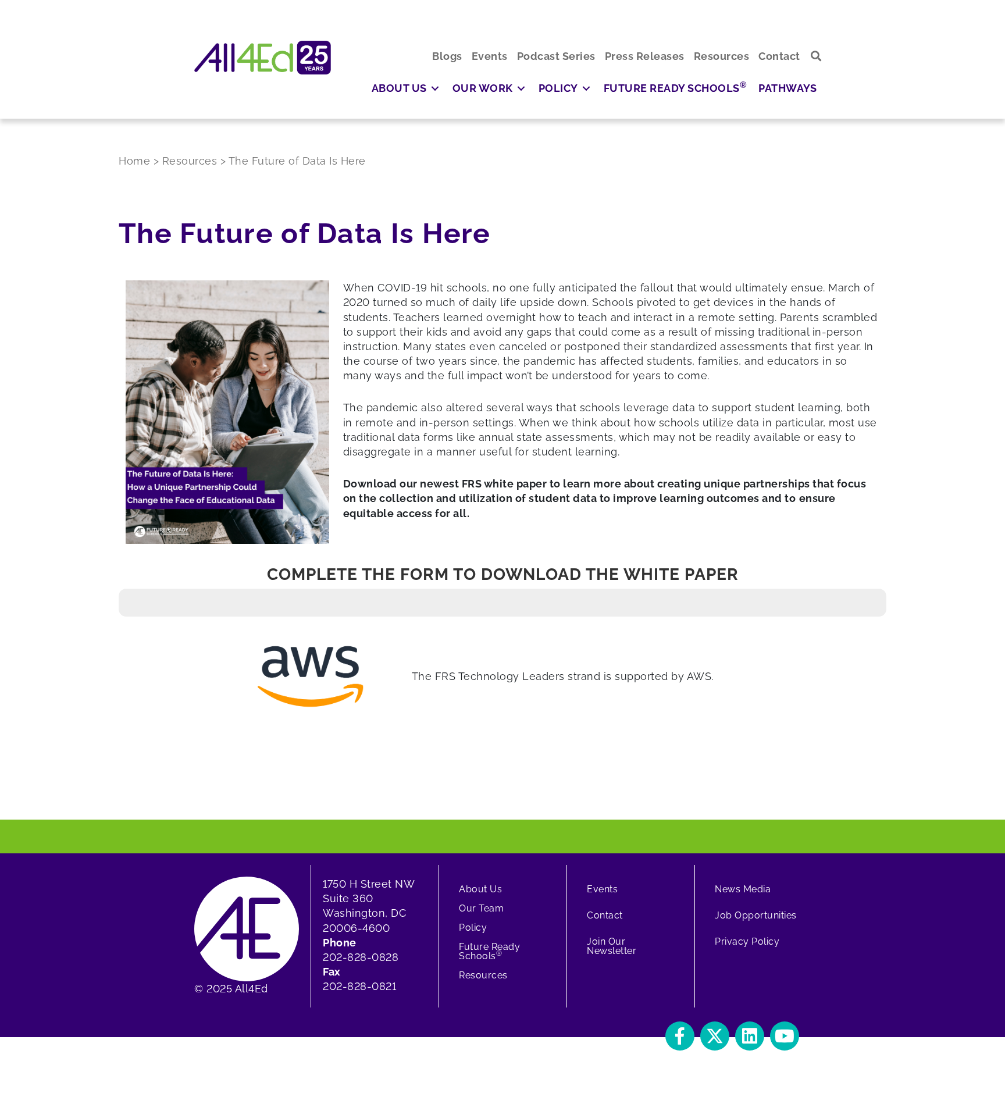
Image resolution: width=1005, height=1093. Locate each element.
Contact (605, 915)
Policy (473, 927)
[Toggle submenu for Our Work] (521, 88)
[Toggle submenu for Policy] (586, 88)
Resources (483, 975)
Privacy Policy (747, 941)
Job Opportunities (756, 915)
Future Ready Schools (489, 951)
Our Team (481, 908)
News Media (743, 889)
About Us (480, 889)
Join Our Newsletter (611, 946)
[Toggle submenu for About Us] (435, 88)
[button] (816, 56)
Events (602, 889)
